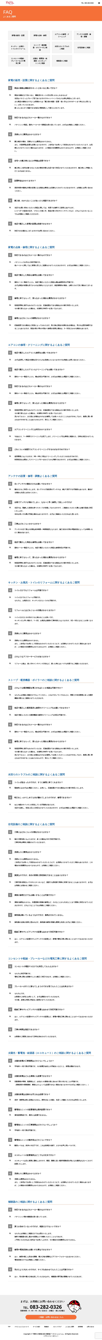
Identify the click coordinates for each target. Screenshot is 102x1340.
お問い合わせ (90, 1326)
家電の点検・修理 (40, 35)
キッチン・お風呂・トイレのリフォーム (18, 47)
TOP (9, 1326)
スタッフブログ (57, 1326)
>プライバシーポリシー (51, 1336)
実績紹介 (46, 1326)
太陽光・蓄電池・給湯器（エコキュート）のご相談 (40, 60)
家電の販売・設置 (18, 35)
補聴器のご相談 (62, 61)
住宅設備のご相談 (83, 47)
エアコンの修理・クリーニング (62, 35)
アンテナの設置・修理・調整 (84, 35)
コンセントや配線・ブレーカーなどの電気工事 (18, 60)
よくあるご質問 (70, 1326)
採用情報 (80, 1326)
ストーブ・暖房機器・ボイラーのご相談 (40, 47)
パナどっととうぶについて (22, 1326)
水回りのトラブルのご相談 (62, 47)
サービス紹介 (36, 1326)
